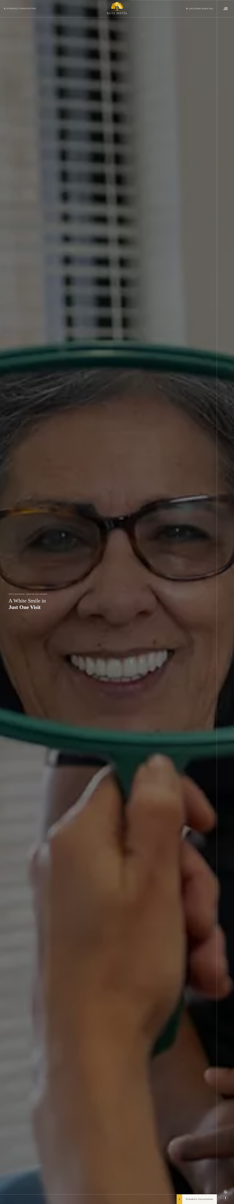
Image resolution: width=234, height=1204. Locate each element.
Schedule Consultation (21, 9)
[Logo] (117, 8)
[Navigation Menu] (225, 8)
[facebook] (225, 1198)
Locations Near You (201, 9)
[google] (225, 1191)
